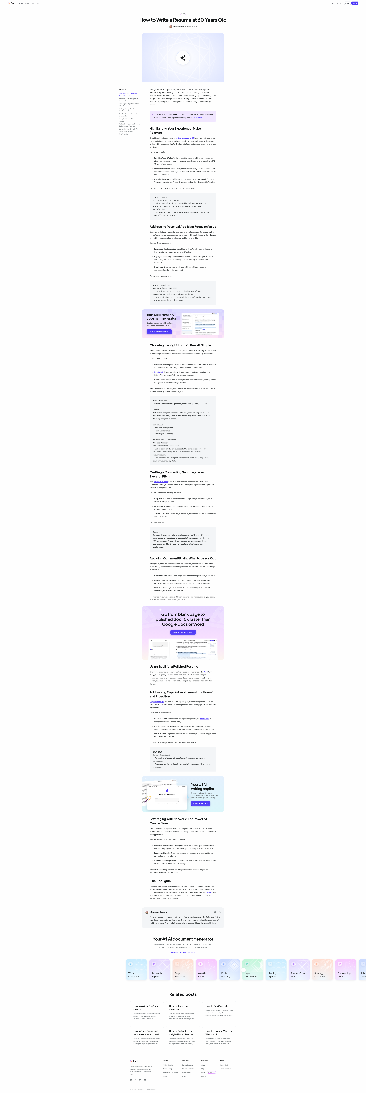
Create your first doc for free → (159, 332)
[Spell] (12, 3)
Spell (205, 672)
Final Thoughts (123, 134)
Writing (183, 13)
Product (21, 3)
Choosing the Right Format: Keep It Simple (129, 105)
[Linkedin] (215, 911)
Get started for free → (200, 803)
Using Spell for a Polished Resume (127, 120)
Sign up (355, 3)
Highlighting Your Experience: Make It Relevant (128, 95)
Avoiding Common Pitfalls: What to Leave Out (129, 115)
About (203, 1065)
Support (203, 1076)
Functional (158, 372)
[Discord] (333, 3)
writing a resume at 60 (185, 138)
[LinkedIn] (337, 3)
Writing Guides (186, 1072)
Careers (208, 1072)
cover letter (204, 719)
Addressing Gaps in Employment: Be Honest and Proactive (129, 125)
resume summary (161, 482)
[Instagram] (140, 1080)
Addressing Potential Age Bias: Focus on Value (128, 100)
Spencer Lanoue (159, 912)
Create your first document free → (183, 952)
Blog (38, 3)
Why (33, 3)
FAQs (184, 1076)
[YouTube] (145, 1080)
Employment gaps (157, 702)
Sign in (347, 3)
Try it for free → (198, 118)
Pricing (27, 3)
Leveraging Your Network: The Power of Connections (128, 130)
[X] (341, 3)
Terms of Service (225, 1069)
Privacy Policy (224, 1065)
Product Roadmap (188, 1069)
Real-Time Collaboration (170, 1072)
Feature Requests (187, 1065)
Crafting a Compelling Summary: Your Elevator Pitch (129, 110)
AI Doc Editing (167, 1069)
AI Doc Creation (168, 1065)
